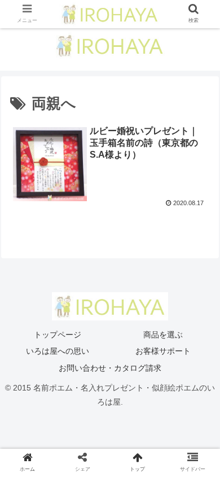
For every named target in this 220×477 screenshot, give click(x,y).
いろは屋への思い (57, 350)
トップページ (57, 334)
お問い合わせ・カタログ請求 (110, 367)
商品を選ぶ (163, 334)
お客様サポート (163, 350)
